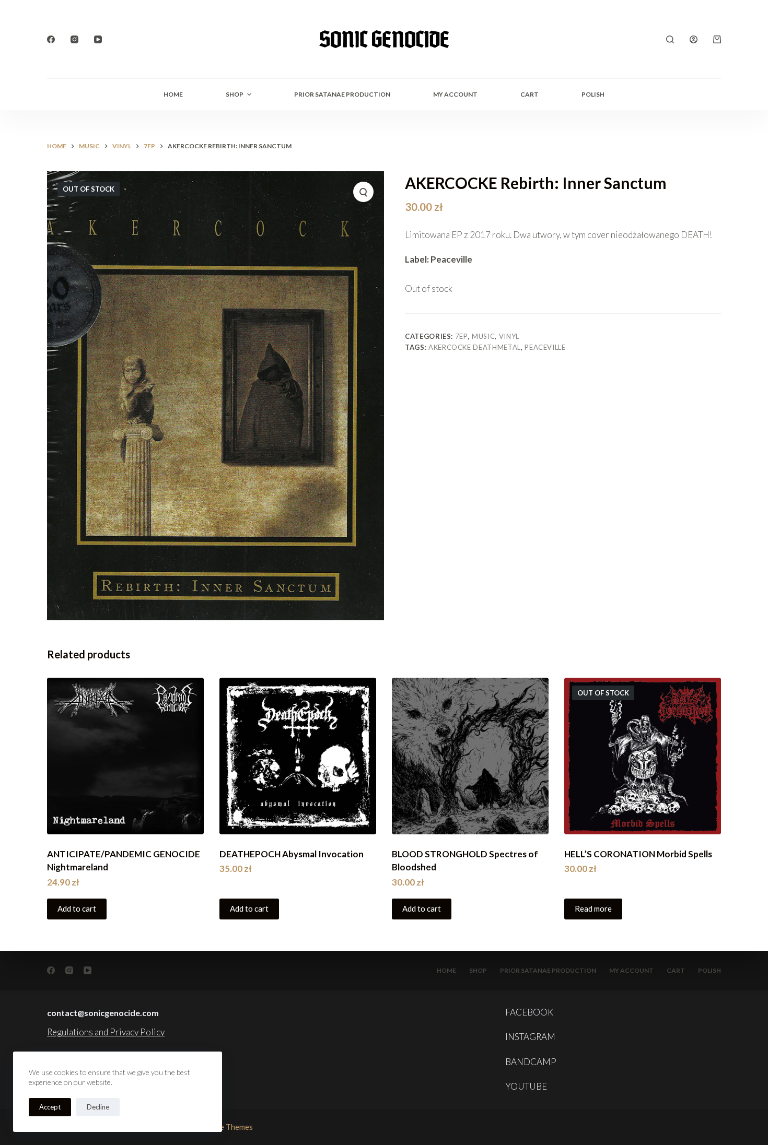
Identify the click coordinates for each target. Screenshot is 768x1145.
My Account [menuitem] (455, 94)
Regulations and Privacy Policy (106, 1031)
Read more (593, 908)
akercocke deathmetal (474, 347)
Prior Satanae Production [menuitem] (342, 94)
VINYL (509, 336)
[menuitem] (593, 94)
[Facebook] (51, 39)
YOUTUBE (526, 1086)
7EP (461, 336)
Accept (50, 1107)
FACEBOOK (529, 1012)
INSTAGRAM (530, 1036)
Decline (98, 1107)
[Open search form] (670, 39)
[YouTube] (98, 39)
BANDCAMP (530, 1061)
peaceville (545, 347)
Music (483, 336)
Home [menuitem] (173, 94)
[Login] (693, 39)
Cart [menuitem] (529, 94)
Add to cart (76, 908)
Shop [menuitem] (234, 94)
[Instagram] (74, 39)
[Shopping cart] (717, 39)
